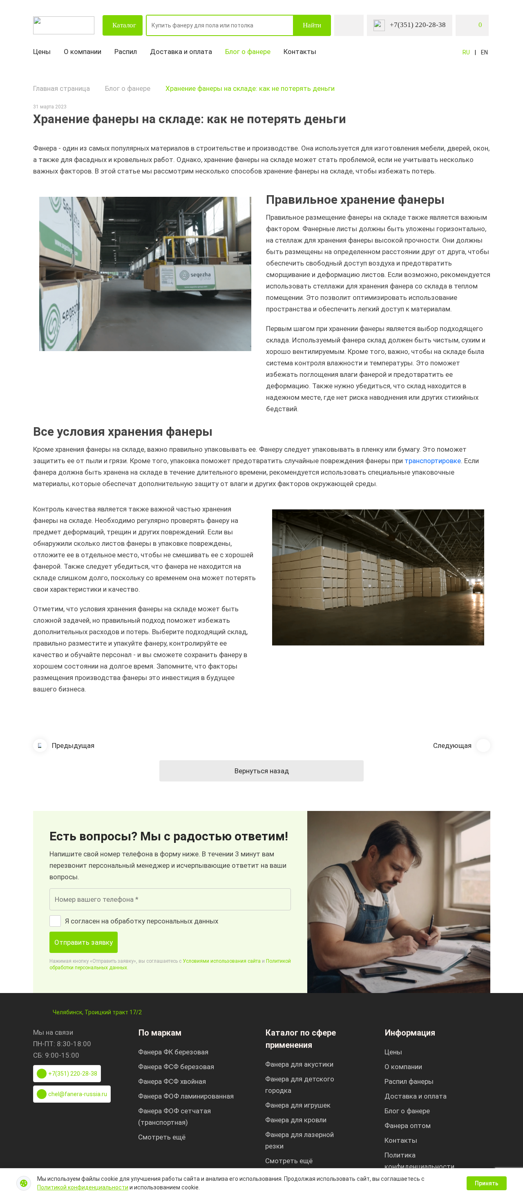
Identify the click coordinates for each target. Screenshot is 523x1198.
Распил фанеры (409, 1081)
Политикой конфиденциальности (82, 1187)
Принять (486, 1183)
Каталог (124, 25)
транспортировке (432, 461)
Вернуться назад (262, 771)
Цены (42, 51)
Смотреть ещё (162, 1137)
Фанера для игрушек (298, 1105)
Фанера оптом (407, 1125)
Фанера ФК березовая (173, 1052)
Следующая (452, 745)
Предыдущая (73, 745)
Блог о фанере (247, 51)
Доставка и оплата (181, 51)
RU (466, 52)
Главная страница (61, 88)
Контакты (300, 51)
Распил (125, 51)
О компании (82, 51)
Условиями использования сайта (222, 961)
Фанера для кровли (295, 1120)
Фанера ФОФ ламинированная (186, 1096)
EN (484, 52)
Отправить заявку (83, 942)
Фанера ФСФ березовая (176, 1067)
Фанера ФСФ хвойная (172, 1081)
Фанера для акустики (299, 1064)
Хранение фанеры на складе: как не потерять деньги (250, 88)
